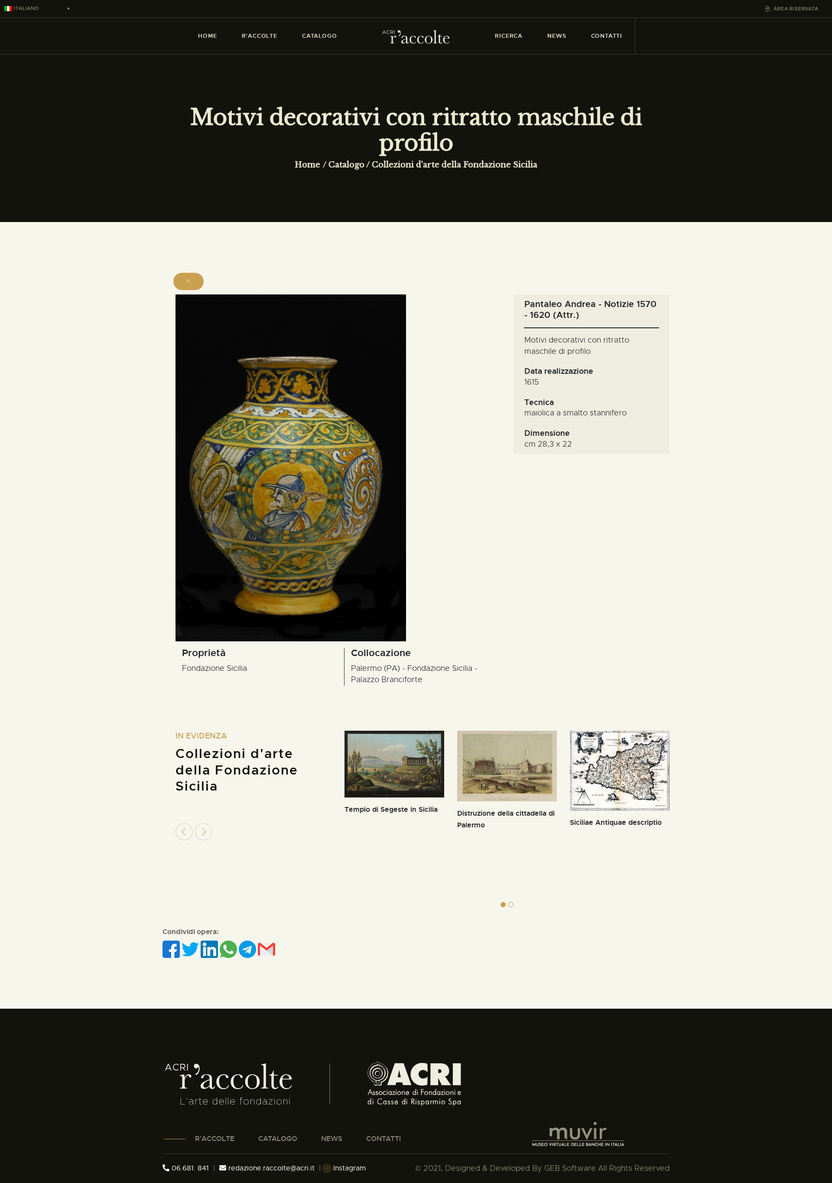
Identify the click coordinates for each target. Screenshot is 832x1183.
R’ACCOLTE (214, 1138)
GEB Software (570, 1168)
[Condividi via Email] (266, 949)
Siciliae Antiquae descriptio (616, 822)
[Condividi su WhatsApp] (229, 949)
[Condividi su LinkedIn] (210, 949)
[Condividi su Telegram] (248, 949)
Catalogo (346, 165)
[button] (503, 904)
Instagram (348, 1168)
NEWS (331, 1138)
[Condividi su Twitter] (191, 949)
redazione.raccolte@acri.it (271, 1168)
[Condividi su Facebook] (172, 949)
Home (307, 165)
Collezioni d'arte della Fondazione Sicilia (454, 165)
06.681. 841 (189, 1168)
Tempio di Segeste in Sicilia (391, 809)
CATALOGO (277, 1138)
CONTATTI (383, 1138)
